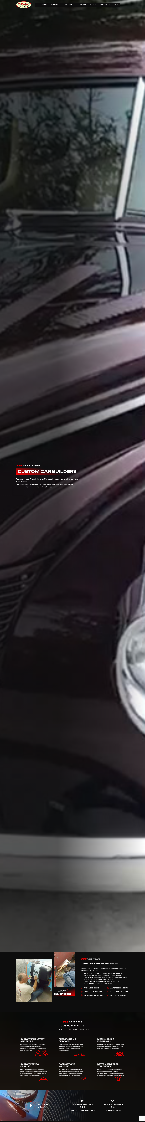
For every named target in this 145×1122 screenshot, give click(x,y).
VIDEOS (93, 4)
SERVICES (54, 4)
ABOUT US (82, 4)
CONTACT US (105, 4)
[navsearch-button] (125, 4)
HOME (44, 4)
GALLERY (68, 4)
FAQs (116, 4)
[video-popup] (31, 1105)
